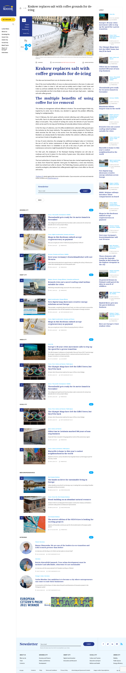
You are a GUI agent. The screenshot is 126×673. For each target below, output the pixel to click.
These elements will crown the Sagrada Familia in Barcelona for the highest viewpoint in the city (109, 260)
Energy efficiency (118, 663)
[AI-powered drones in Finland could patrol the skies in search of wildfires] (103, 273)
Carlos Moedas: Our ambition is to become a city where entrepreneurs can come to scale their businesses (63, 580)
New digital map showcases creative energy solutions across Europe (67, 303)
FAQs (40, 670)
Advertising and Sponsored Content (81, 670)
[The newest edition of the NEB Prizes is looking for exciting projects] (34, 524)
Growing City (6, 34)
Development (25, 30)
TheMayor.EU (39, 176)
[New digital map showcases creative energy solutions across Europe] (34, 307)
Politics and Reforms (44, 661)
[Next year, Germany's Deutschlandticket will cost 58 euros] (34, 262)
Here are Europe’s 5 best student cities (109, 325)
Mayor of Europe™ (4, 49)
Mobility (115, 658)
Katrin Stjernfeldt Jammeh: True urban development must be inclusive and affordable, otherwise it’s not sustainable (60, 563)
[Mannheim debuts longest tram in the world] (103, 100)
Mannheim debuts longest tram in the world (109, 107)
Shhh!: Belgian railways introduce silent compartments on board (109, 194)
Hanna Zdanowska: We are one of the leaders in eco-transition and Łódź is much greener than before (62, 546)
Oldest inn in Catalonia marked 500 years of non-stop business (69, 432)
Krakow (27, 27)
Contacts (22, 663)
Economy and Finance (45, 658)
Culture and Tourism (95, 658)
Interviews (5, 52)
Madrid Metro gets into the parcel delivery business (108, 305)
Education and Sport (95, 661)
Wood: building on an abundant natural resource (69, 499)
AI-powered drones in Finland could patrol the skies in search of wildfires (109, 283)
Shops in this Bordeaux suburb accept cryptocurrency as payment (65, 238)
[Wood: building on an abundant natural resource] (34, 504)
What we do (23, 658)
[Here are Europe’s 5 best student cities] (103, 316)
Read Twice (5, 45)
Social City (5, 42)
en (24, 20)
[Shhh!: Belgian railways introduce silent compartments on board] (103, 186)
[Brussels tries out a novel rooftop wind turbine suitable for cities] (34, 287)
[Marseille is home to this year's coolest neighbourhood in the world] (34, 456)
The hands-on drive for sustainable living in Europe (67, 481)
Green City (5, 40)
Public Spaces (117, 661)
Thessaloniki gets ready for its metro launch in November (69, 218)
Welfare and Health (95, 663)
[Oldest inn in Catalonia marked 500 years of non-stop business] (34, 436)
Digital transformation (69, 658)
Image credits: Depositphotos (101, 670)
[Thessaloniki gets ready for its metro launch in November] (34, 222)
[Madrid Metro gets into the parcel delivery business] (103, 295)
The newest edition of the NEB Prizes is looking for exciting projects (70, 520)
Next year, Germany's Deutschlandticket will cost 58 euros (70, 258)
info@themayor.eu (52, 178)
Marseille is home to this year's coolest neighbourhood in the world (65, 452)
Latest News (5, 29)
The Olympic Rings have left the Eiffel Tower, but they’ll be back (70, 367)
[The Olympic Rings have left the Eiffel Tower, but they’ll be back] (34, 371)
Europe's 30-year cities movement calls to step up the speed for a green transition (70, 348)
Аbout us (4, 31)
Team (21, 661)
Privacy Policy (64, 670)
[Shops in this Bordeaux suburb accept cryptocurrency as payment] (34, 242)
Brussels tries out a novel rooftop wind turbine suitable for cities (69, 283)
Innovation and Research (70, 661)
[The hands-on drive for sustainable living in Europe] (34, 484)
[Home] (20, 8)
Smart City (5, 37)
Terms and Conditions (51, 670)
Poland (27, 24)
